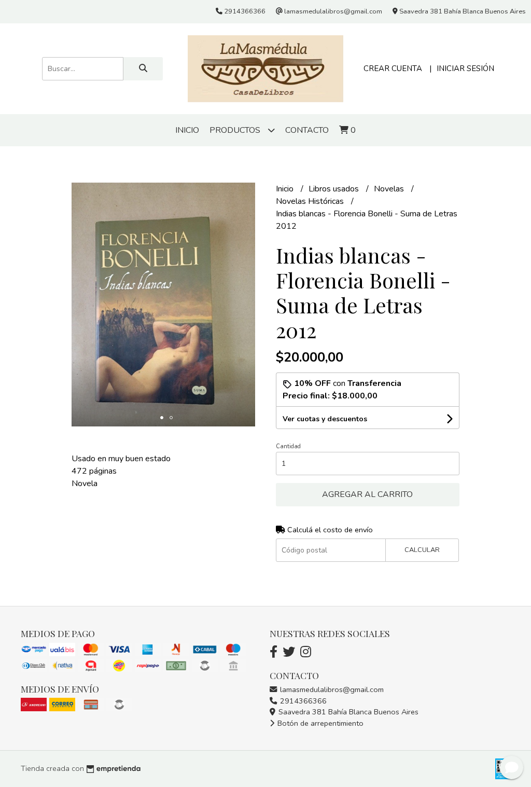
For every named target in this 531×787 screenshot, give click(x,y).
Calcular (422, 550)
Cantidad (288, 446)
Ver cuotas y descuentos (325, 419)
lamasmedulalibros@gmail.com (331, 689)
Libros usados (335, 189)
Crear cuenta (393, 68)
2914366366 (302, 701)
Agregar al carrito (367, 494)
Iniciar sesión (465, 68)
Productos (235, 130)
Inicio (187, 130)
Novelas (390, 189)
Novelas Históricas (311, 201)
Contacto (307, 130)
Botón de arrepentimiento (319, 723)
